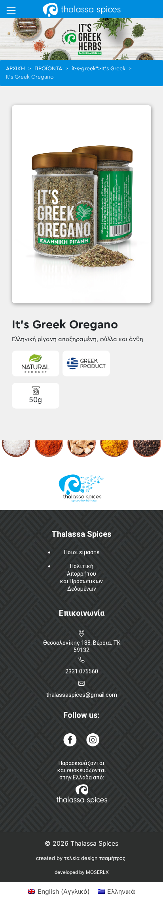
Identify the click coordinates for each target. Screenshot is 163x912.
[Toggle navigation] (11, 10)
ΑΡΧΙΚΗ (15, 68)
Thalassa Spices (94, 843)
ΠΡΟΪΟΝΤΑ (48, 68)
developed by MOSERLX (82, 872)
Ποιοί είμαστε (81, 552)
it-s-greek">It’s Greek (98, 68)
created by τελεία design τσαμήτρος (80, 858)
